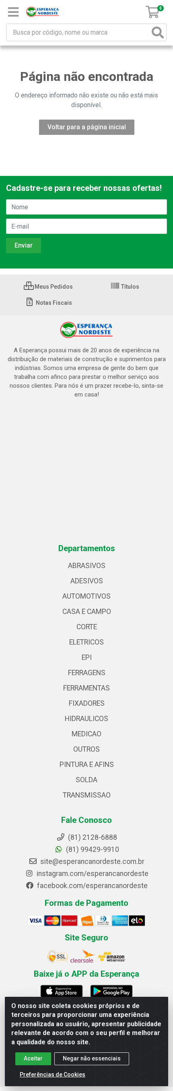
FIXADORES (87, 703)
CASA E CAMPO (86, 611)
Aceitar (33, 1058)
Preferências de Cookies (52, 1074)
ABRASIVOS (86, 566)
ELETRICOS (86, 642)
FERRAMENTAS (86, 688)
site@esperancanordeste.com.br (91, 862)
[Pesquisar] (157, 32)
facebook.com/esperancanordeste (91, 886)
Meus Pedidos (53, 286)
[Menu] (13, 12)
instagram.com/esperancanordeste (91, 874)
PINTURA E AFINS (87, 764)
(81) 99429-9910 (91, 849)
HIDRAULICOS (86, 719)
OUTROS (86, 749)
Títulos (129, 286)
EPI (87, 657)
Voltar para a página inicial (86, 127)
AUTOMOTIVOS (86, 596)
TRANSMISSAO (87, 795)
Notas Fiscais (53, 303)
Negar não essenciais (92, 1058)
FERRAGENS (86, 673)
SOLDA (86, 780)
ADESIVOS (86, 581)
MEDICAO (86, 734)
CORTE (86, 627)
